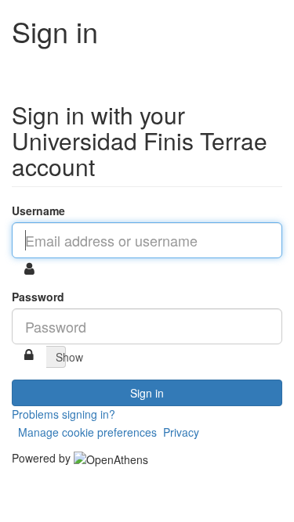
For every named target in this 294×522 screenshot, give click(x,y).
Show (61, 357)
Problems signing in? (63, 414)
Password (38, 296)
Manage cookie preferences (87, 432)
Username (38, 210)
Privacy (181, 432)
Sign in (147, 393)
